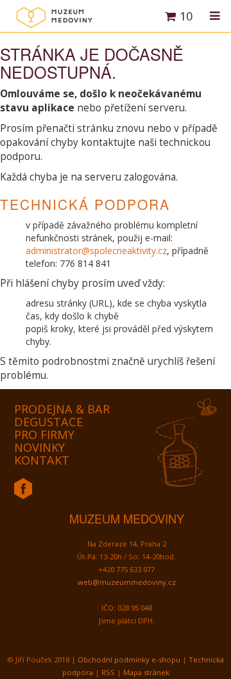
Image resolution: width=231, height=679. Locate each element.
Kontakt (41, 460)
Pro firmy (44, 434)
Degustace (48, 421)
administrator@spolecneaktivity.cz (96, 250)
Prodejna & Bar (62, 409)
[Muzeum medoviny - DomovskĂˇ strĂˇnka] (54, 22)
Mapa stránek (146, 672)
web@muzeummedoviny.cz (127, 582)
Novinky (39, 447)
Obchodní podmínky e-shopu (129, 659)
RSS (108, 672)
